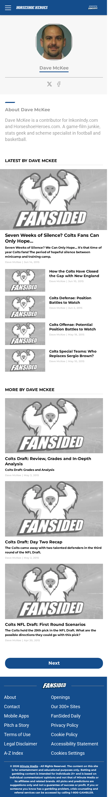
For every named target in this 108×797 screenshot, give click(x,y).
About (10, 697)
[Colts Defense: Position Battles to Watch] (54, 307)
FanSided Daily (66, 715)
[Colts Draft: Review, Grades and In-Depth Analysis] (54, 437)
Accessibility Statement (74, 743)
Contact (12, 706)
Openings (60, 697)
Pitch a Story (16, 725)
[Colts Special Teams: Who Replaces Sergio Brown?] (54, 360)
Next (54, 663)
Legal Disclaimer (20, 743)
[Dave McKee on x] (49, 84)
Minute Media (29, 766)
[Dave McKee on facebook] (59, 84)
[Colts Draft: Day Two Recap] (54, 520)
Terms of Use (17, 734)
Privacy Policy (64, 725)
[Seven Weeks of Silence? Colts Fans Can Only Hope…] (54, 216)
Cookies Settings (68, 753)
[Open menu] (8, 8)
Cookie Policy (64, 734)
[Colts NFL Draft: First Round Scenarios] (54, 603)
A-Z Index (13, 753)
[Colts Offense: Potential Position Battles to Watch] (54, 333)
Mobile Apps (16, 715)
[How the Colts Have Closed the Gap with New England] (54, 280)
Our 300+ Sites (65, 706)
